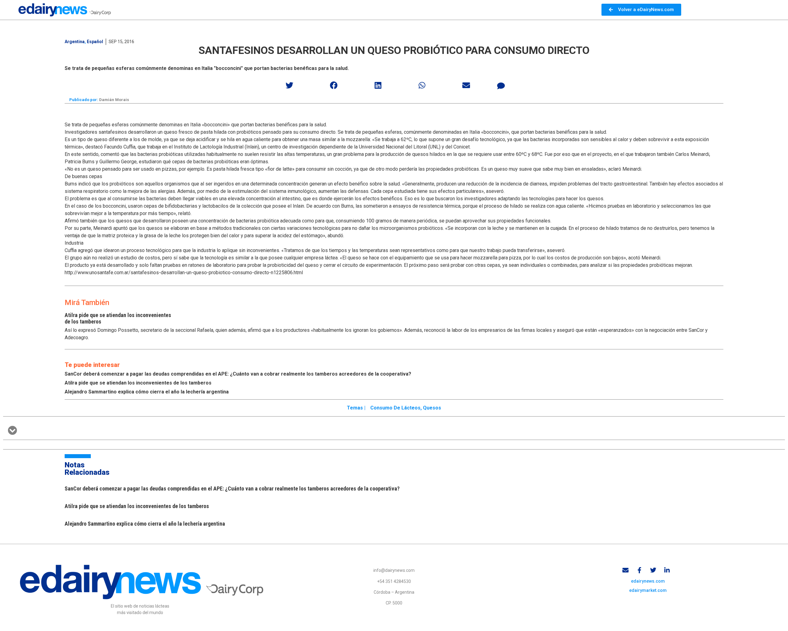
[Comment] (501, 86)
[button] (290, 85)
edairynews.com (648, 581)
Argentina (75, 41)
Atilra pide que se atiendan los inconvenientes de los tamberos (138, 383)
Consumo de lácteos (395, 408)
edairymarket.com (648, 590)
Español (95, 41)
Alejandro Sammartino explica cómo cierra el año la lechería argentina (147, 392)
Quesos (432, 408)
